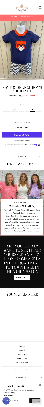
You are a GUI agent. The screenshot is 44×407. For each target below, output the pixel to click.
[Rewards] (6, 401)
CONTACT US (22, 377)
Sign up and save (22, 370)
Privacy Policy (22, 354)
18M (14, 109)
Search (22, 346)
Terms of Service (22, 362)
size (22, 105)
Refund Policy (22, 358)
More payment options (22, 140)
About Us (22, 350)
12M (6, 109)
